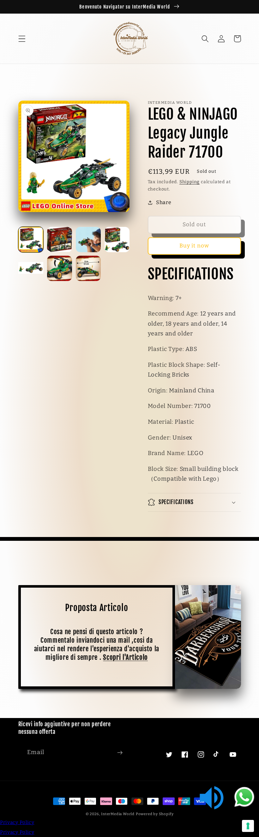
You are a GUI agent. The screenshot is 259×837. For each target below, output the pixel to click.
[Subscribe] (120, 753)
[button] (22, 39)
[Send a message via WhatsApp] (244, 797)
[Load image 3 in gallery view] (88, 239)
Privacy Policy (17, 822)
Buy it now (194, 245)
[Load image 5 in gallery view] (31, 268)
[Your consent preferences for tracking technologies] (248, 826)
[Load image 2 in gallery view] (59, 239)
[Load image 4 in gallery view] (117, 239)
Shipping (189, 181)
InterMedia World (118, 814)
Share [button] (163, 202)
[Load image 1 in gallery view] (31, 239)
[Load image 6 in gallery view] (59, 268)
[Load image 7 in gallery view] (88, 268)
